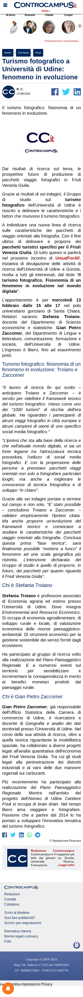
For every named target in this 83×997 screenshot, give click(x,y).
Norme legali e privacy (21, 936)
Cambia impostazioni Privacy (30, 984)
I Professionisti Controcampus (61, 41)
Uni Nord (23, 52)
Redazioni (12, 894)
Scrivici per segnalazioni (22, 923)
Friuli (46, 11)
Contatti (10, 899)
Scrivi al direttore (17, 912)
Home (7, 52)
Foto (7, 941)
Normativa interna (17, 931)
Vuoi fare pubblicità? (19, 918)
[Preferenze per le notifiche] (8, 988)
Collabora (11, 904)
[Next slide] (79, 26)
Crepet (68, 15)
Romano (30, 15)
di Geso (10, 15)
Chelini (49, 15)
